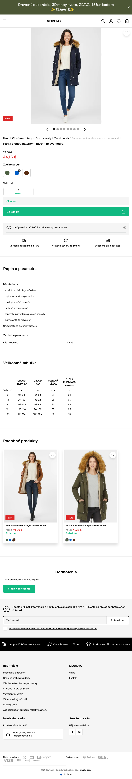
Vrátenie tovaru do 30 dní (16, 688)
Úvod (6, 138)
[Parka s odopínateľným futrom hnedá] (14, 540)
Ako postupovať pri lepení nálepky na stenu (25, 709)
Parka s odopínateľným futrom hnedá (26, 525)
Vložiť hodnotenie (19, 588)
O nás (72, 672)
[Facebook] (72, 732)
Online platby (10, 704)
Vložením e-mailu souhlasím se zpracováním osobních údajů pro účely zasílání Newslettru (53, 628)
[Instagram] (79, 732)
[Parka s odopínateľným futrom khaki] (7, 540)
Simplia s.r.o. (85, 770)
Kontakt (73, 677)
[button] (129, 7)
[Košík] (127, 21)
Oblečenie (18, 138)
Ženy (30, 138)
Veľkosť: (8, 183)
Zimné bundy (61, 138)
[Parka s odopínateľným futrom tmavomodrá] (10, 540)
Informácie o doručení (14, 672)
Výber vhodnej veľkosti (15, 699)
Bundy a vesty (43, 138)
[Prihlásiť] (111, 21)
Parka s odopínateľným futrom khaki (86, 525)
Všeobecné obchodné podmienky (20, 683)
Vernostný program (13, 693)
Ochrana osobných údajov (16, 677)
